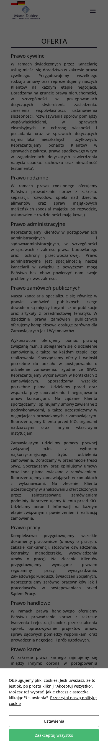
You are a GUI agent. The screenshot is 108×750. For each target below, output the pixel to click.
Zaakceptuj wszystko (54, 735)
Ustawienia (54, 721)
